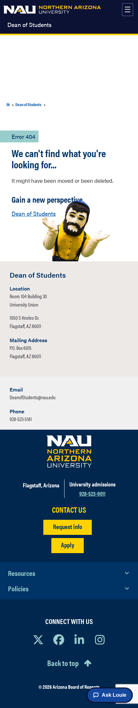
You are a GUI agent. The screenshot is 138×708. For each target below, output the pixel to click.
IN (8, 104)
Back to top (63, 662)
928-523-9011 (92, 493)
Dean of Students (29, 25)
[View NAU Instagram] (99, 639)
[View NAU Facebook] (58, 639)
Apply (67, 544)
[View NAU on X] (38, 639)
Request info (67, 526)
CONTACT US (69, 509)
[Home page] (52, 9)
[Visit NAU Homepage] (69, 451)
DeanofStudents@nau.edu (33, 397)
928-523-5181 (21, 419)
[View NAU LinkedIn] (79, 639)
